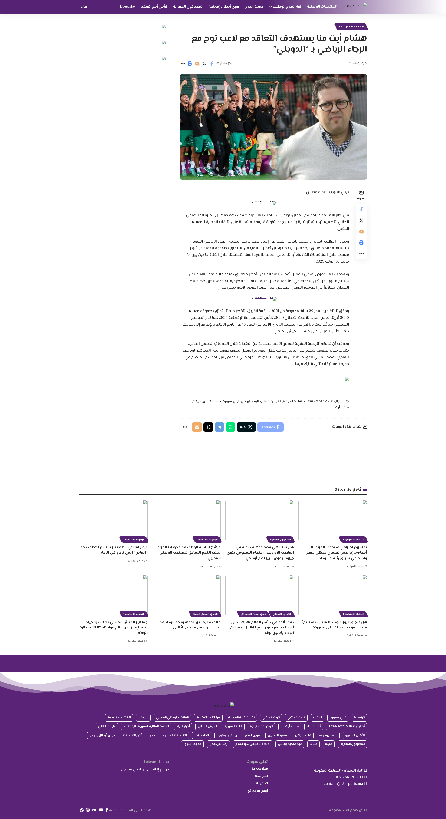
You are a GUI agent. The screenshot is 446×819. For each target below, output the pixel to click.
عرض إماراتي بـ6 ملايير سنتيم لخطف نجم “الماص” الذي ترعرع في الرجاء (114, 550)
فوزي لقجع (252, 735)
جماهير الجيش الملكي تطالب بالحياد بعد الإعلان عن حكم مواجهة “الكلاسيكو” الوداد (113, 627)
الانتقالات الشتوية (175, 735)
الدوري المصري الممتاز (205, 614)
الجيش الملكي (207, 726)
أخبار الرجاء (183, 726)
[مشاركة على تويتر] (204, 63)
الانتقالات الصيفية (294, 401)
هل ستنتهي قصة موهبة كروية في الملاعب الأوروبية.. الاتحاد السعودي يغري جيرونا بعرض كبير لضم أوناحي (260, 553)
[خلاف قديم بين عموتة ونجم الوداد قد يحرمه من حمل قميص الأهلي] (186, 595)
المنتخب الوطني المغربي (172, 717)
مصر (152, 735)
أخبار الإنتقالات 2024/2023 (326, 401)
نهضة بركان (303, 735)
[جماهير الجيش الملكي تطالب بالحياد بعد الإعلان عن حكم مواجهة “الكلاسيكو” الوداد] (113, 595)
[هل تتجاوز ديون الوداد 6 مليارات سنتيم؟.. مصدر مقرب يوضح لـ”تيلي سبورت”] (332, 595)
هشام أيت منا (340, 407)
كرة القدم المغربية (208, 717)
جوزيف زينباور (192, 744)
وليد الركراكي (107, 726)
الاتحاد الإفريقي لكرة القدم (252, 744)
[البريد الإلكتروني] (197, 63)
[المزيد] (183, 63)
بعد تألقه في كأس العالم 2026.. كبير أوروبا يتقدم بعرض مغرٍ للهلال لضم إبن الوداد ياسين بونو (262, 627)
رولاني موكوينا (227, 735)
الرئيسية (276, 401)
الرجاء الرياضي (271, 717)
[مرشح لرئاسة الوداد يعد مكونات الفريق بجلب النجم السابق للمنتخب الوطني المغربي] (186, 520)
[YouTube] (101, 810)
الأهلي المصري (355, 735)
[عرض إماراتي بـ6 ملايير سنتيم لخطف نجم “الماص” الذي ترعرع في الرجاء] (113, 520)
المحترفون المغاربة (280, 540)
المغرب (264, 401)
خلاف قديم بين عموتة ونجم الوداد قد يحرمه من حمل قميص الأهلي (190, 625)
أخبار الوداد (314, 726)
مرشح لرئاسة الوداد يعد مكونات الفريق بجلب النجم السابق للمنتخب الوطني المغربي (188, 553)
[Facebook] (106, 810)
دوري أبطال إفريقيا (102, 735)
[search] (93, 7)
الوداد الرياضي (250, 401)
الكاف (313, 744)
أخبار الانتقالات (132, 735)
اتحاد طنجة (201, 735)
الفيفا (328, 744)
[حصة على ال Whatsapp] (230, 427)
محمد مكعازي (212, 401)
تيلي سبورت (231, 401)
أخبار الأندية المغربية (241, 717)
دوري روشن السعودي (253, 614)
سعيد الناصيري (277, 735)
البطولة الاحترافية (261, 726)
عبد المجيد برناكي (290, 744)
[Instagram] (88, 810)
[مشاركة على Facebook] (211, 63)
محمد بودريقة (328, 735)
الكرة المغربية (233, 726)
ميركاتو (196, 401)
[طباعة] (190, 63)
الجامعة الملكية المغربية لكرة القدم (146, 726)
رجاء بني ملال (218, 744)
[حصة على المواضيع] (208, 427)
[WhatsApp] (82, 810)
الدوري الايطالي (282, 614)
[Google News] (94, 810)
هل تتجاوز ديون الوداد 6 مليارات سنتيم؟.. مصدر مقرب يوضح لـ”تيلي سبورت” (333, 625)
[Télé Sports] (356, 7)
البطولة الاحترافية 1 (351, 26)
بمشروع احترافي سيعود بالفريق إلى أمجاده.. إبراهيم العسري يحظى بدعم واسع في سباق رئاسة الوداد (336, 553)
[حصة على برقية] (219, 427)
